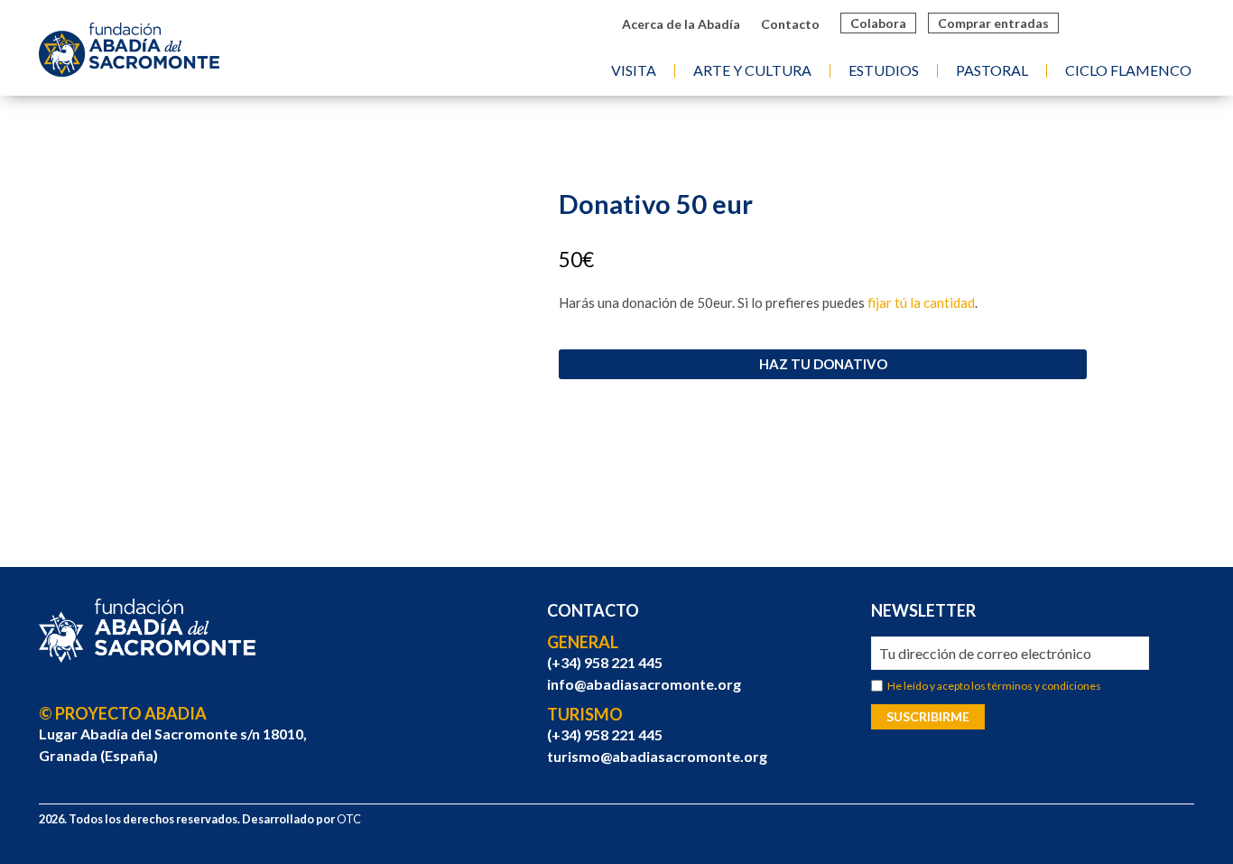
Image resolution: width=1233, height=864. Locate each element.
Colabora (878, 23)
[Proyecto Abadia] (147, 631)
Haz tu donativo (823, 364)
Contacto (790, 24)
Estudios (883, 71)
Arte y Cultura (752, 71)
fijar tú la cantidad (921, 302)
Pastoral (992, 71)
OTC (349, 819)
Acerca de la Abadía (681, 24)
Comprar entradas (993, 23)
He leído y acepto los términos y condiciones (994, 685)
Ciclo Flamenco (1128, 71)
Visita (633, 71)
